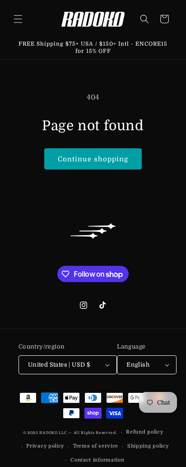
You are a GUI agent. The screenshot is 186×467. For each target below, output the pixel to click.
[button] (18, 19)
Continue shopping (93, 159)
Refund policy (144, 432)
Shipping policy (148, 446)
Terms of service (95, 446)
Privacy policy (45, 446)
